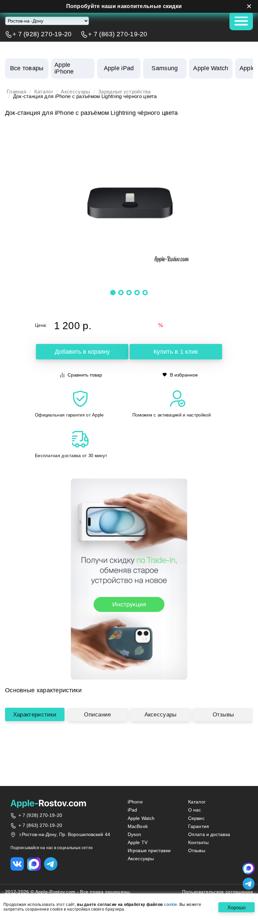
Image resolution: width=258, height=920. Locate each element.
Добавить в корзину (82, 351)
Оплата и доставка (209, 834)
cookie (170, 904)
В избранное (184, 375)
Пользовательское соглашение (217, 891)
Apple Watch (141, 818)
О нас (194, 809)
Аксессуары (75, 91)
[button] (113, 292)
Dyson (134, 834)
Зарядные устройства (124, 91)
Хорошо (236, 907)
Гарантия (198, 826)
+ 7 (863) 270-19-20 (117, 34)
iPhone (135, 801)
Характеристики (34, 714)
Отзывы (223, 714)
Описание (97, 714)
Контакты (198, 842)
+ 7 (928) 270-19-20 (42, 34)
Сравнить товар (85, 375)
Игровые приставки (149, 850)
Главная (16, 91)
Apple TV (137, 842)
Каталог (43, 91)
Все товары (27, 68)
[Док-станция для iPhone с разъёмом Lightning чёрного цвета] (129, 203)
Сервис (196, 818)
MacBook (138, 826)
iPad (132, 809)
